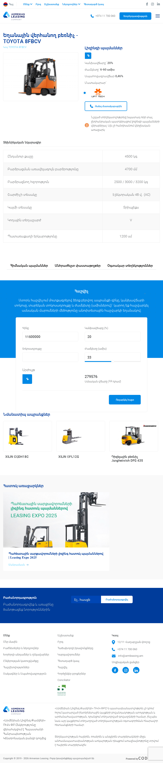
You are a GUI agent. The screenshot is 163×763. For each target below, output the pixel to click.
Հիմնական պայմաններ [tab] (29, 265)
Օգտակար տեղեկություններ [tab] (130, 265)
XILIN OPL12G (68, 456)
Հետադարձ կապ (94, 4)
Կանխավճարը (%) (96, 328)
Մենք (26, 4)
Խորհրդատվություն (135, 16)
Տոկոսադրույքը (32, 348)
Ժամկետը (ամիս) (96, 348)
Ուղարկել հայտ (125, 399)
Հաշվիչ (62, 667)
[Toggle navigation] (158, 16)
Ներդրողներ (70, 4)
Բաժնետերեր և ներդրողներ (21, 648)
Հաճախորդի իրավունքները (75, 648)
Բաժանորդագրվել (117, 599)
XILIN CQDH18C (17, 456)
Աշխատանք (52, 4)
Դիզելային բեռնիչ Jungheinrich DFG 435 (127, 458)
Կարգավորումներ (69, 654)
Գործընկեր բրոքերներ (72, 673)
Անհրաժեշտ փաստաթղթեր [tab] (78, 265)
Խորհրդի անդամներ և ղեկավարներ (26, 654)
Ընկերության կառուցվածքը (20, 660)
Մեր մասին (10, 641)
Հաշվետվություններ (16, 667)
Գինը (25, 328)
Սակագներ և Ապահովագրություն (24, 673)
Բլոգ (39, 4)
